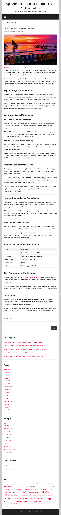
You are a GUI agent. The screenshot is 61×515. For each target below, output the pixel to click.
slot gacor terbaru (9, 465)
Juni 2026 (7, 375)
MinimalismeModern (7, 492)
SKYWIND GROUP (9, 449)
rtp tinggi (7, 495)
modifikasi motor (16, 492)
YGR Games (18, 504)
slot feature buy (50, 495)
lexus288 (50, 489)
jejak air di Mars (8, 489)
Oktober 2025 (8, 398)
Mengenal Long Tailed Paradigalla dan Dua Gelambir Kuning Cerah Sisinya (26, 349)
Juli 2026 (6, 372)
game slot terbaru (31, 486)
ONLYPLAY (7, 437)
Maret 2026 (7, 384)
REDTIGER (7, 446)
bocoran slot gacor (13, 484)
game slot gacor (21, 486)
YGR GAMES (8, 452)
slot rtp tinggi (46, 499)
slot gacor (8, 499)
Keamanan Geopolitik (17, 489)
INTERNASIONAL (9, 429)
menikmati (30, 277)
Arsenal (5, 484)
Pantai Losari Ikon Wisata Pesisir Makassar (19, 29)
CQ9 (5, 423)
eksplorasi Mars (43, 484)
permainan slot (33, 492)
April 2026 (7, 381)
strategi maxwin (30, 501)
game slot (14, 486)
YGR (12, 504)
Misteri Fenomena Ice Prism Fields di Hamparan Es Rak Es (21, 353)
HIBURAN (7, 426)
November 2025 (8, 395)
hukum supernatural (40, 486)
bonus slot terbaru (29, 484)
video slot (44, 501)
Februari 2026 (8, 387)
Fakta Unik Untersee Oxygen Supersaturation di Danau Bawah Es (23, 346)
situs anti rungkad (9, 469)
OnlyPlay (24, 492)
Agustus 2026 (8, 369)
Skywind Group (32, 495)
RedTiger (46, 492)
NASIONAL (9, 318)
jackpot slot (53, 486)
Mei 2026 (6, 378)
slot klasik (15, 499)
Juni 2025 (7, 410)
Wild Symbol (7, 504)
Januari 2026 (7, 389)
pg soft (39, 492)
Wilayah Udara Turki (51, 501)
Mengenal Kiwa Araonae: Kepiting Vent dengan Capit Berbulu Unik (23, 356)
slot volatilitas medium (9, 501)
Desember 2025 (8, 392)
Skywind (24, 495)
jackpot (47, 486)
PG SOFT (7, 443)
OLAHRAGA (7, 434)
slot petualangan (35, 499)
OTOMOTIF (7, 440)
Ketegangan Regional (26, 489)
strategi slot (37, 501)
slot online (24, 498)
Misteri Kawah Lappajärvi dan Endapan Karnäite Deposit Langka (23, 342)
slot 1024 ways (41, 495)
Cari (5, 324)
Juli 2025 (6, 407)
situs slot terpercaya (16, 495)
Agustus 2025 (8, 404)
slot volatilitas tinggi (21, 501)
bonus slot (21, 484)
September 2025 (9, 401)
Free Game (51, 484)
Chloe (21, 31)
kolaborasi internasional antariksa (38, 489)
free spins (7, 487)
